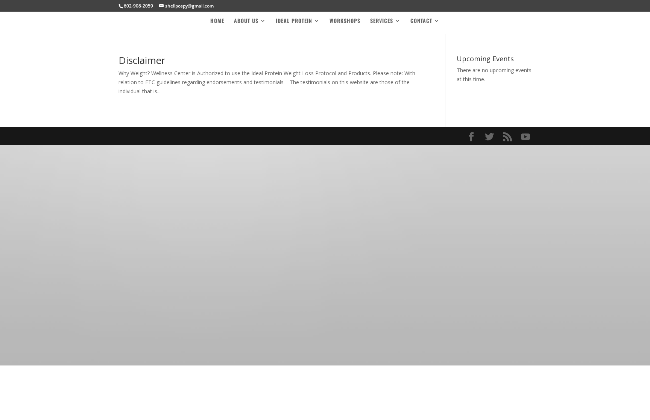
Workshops (345, 21)
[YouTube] (525, 137)
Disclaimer (141, 60)
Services (381, 21)
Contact (421, 21)
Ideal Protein (294, 21)
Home (217, 21)
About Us (246, 21)
